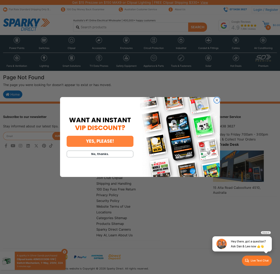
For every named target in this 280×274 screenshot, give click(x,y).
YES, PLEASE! (100, 141)
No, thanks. (100, 154)
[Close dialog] (217, 100)
